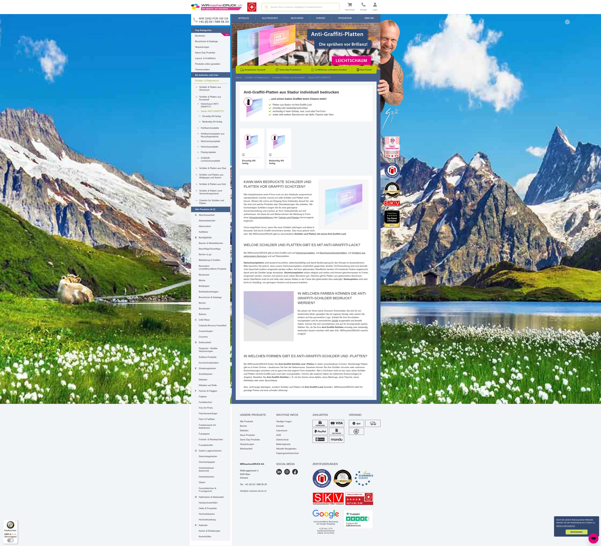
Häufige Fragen (284, 421)
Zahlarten (320, 414)
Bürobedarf (204, 308)
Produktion (345, 18)
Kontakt (320, 18)
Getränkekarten (206, 477)
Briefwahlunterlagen (208, 292)
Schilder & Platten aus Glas (212, 168)
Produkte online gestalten (207, 64)
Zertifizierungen (325, 464)
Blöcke (202, 280)
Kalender (203, 525)
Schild (335, 320)
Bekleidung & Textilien (209, 260)
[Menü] (16, 521)
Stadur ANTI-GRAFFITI (212, 111)
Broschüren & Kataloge (206, 41)
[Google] (326, 514)
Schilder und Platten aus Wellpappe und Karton (211, 176)
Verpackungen (202, 47)
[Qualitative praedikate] (342, 478)
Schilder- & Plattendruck (207, 80)
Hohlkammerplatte (210, 128)
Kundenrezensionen (326, 530)
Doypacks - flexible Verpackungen (208, 349)
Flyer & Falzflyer (207, 419)
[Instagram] (287, 472)
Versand (355, 414)
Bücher (202, 303)
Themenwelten (202, 69)
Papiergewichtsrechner (287, 453)
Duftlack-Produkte (207, 357)
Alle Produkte (270, 18)
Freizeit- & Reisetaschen (211, 439)
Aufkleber (203, 232)
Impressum (281, 430)
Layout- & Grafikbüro (205, 58)
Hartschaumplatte (209, 146)
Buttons (202, 314)
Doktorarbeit (205, 342)
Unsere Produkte (253, 414)
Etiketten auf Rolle (208, 385)
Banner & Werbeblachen (211, 243)
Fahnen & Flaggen (208, 391)
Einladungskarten (207, 368)
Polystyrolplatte (208, 152)
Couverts (203, 337)
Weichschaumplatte (210, 141)
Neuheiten (200, 36)
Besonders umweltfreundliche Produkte (212, 267)
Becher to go (205, 254)
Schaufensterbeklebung (261, 217)
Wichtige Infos (287, 414)
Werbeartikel (246, 448)
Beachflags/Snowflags (210, 249)
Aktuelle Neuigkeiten (286, 448)
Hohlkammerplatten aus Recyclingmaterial (212, 135)
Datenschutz (282, 439)
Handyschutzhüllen (208, 503)
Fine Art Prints (206, 408)
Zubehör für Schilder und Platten (211, 201)
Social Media (285, 464)
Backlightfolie (205, 237)
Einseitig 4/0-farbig (211, 116)
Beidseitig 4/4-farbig (212, 121)
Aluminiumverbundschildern (333, 253)
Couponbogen (206, 331)
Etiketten (203, 380)
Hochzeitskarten (207, 514)
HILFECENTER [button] (297, 18)
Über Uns (369, 18)
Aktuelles (243, 18)
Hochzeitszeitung (207, 519)
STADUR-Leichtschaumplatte (210, 159)
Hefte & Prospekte (208, 508)
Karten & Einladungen (209, 531)
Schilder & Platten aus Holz (212, 184)
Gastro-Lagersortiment (210, 451)
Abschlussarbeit (206, 215)
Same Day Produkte (250, 439)
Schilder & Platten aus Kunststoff (210, 98)
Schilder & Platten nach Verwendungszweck (210, 192)
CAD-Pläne (204, 320)
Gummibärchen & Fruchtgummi (207, 489)
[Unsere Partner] (392, 148)
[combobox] (300, 7)
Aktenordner (205, 226)
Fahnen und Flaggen (289, 217)
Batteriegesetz (283, 444)
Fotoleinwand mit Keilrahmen (207, 426)
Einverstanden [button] (577, 532)
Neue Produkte (247, 435)
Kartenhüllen (205, 536)
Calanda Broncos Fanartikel (212, 325)
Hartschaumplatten (305, 253)
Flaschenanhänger (208, 413)
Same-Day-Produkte (205, 53)
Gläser (202, 482)
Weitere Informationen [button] (565, 526)
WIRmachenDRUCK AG (252, 464)
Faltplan (203, 396)
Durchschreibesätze (208, 363)
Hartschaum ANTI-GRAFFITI (210, 105)
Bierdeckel (204, 275)
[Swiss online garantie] (322, 478)
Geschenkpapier (207, 462)
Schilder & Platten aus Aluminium (210, 88)
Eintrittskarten (205, 374)
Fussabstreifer (206, 445)
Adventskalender (207, 220)
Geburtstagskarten (208, 456)
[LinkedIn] (279, 472)
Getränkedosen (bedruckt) (206, 469)
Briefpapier (204, 286)
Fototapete (204, 434)
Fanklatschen (205, 402)
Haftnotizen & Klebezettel (211, 497)
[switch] (10, 540)
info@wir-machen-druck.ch (253, 491)
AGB (278, 435)
